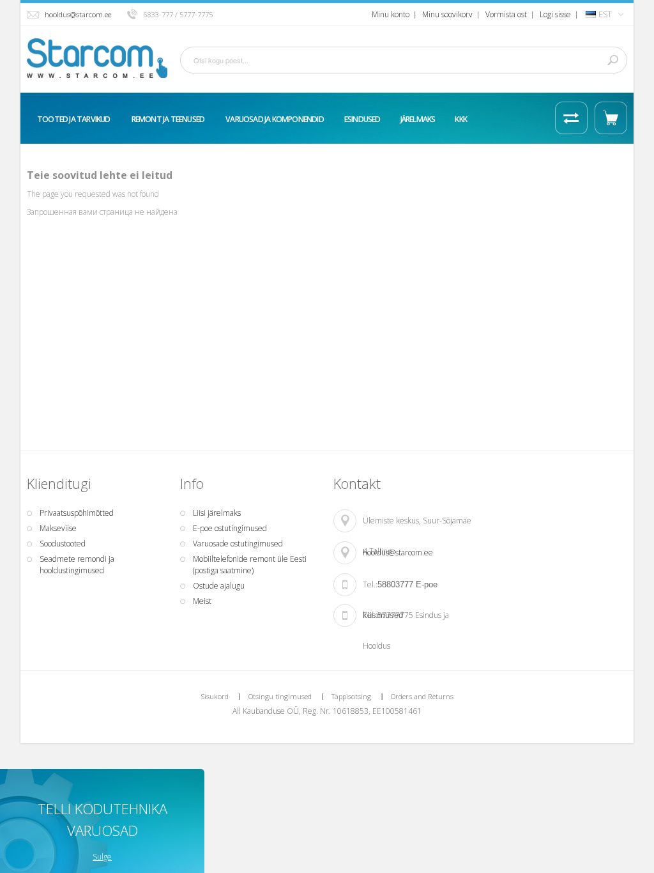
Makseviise (58, 528)
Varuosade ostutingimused (238, 543)
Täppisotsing (351, 696)
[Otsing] (612, 60)
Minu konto (390, 14)
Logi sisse (555, 14)
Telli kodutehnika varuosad (102, 819)
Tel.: (370, 584)
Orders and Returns (422, 696)
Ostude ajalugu (219, 585)
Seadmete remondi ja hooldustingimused (77, 564)
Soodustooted (63, 543)
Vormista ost (506, 14)
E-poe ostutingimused (230, 528)
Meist (202, 601)
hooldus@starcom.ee (78, 14)
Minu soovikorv (447, 14)
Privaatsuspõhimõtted (77, 512)
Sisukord (215, 696)
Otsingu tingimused (280, 696)
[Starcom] (97, 58)
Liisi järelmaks (217, 512)
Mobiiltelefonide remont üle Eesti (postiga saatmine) (250, 564)
